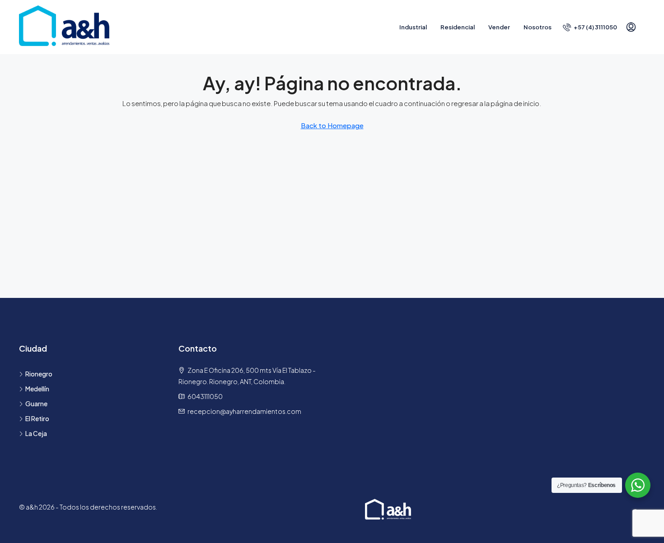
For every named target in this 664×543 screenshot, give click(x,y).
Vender (499, 27)
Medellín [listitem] (37, 389)
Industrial (413, 27)
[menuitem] (590, 27)
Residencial (457, 27)
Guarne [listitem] (36, 403)
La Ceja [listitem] (36, 433)
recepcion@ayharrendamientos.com (244, 411)
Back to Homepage (332, 125)
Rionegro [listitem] (38, 374)
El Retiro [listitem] (37, 418)
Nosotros (538, 27)
